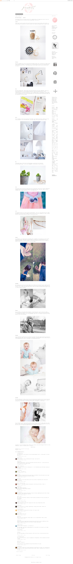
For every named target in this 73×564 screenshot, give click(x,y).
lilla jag (18, 470)
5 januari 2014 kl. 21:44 (21, 518)
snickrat (53, 160)
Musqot (18, 516)
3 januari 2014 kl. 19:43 (21, 511)
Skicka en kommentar (19, 551)
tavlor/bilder (54, 164)
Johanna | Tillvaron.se (21, 501)
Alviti (18, 478)
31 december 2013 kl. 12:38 (21, 456)
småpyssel (54, 158)
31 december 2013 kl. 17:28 (21, 472)
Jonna (18, 532)
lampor (53, 137)
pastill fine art (55, 145)
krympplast (53, 134)
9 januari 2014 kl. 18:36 (21, 539)
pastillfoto (54, 150)
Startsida (33, 555)
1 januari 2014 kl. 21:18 (21, 490)
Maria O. (18, 496)
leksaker (53, 138)
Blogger (40, 562)
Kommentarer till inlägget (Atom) (35, 557)
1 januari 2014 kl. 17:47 (21, 485)
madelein (18, 461)
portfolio (29, 190)
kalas (53, 132)
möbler (53, 141)
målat (53, 140)
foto (56, 123)
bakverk (53, 108)
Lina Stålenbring (20, 536)
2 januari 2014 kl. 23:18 (21, 507)
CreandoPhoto (19, 453)
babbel (20, 449)
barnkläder (55, 109)
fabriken (54, 120)
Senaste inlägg (18, 555)
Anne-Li (18, 541)
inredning (54, 130)
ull (52, 169)
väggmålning (56, 170)
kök (54, 136)
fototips (53, 125)
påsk (52, 153)
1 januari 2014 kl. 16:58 (21, 481)
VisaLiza (18, 505)
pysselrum (53, 152)
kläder (55, 133)
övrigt (56, 171)
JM (34, 93)
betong (55, 114)
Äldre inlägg (48, 555)
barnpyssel (54, 111)
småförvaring (54, 156)
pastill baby (56, 143)
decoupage (53, 116)
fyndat (53, 126)
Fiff (18, 474)
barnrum (54, 113)
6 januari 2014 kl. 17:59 (21, 530)
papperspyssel (54, 142)
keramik (57, 132)
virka (57, 169)
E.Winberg (18, 546)
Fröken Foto (19, 524)
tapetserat (53, 163)
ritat (57, 153)
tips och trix (55, 167)
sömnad (53, 161)
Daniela (18, 520)
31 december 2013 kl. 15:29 (21, 464)
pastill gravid (55, 146)
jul (55, 131)
